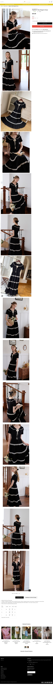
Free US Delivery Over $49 (44, 4)
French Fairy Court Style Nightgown (16, 642)
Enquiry (49, 21)
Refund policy (3, 675)
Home (2, 6)
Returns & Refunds (4, 669)
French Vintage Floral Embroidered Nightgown (26, 642)
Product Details (19, 597)
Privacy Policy (3, 678)
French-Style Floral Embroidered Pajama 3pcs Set (47, 642)
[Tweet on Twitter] (16, 593)
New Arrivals (6, 6)
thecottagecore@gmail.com (33, 662)
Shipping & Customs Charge (30, 597)
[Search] (3, 2)
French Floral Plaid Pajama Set (37, 642)
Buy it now (42, 26)
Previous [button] (2, 638)
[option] (9, 4)
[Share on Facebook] (14, 593)
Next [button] (51, 638)
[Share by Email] (19, 593)
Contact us (2, 674)
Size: (33, 16)
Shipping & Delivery (4, 668)
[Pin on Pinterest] (17, 593)
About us (2, 673)
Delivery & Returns (43, 21)
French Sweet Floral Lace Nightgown (6, 642)
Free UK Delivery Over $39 (10, 4)
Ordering (2, 670)
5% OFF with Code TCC (27, 4)
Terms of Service (3, 676)
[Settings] (49, 2)
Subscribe (30, 674)
